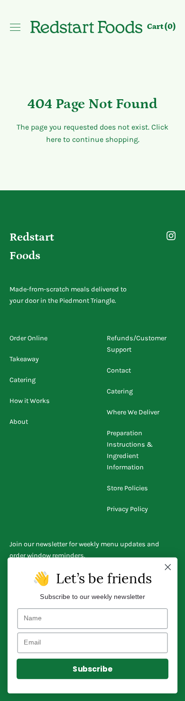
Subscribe (92, 669)
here (53, 139)
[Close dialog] (168, 567)
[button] (161, 28)
